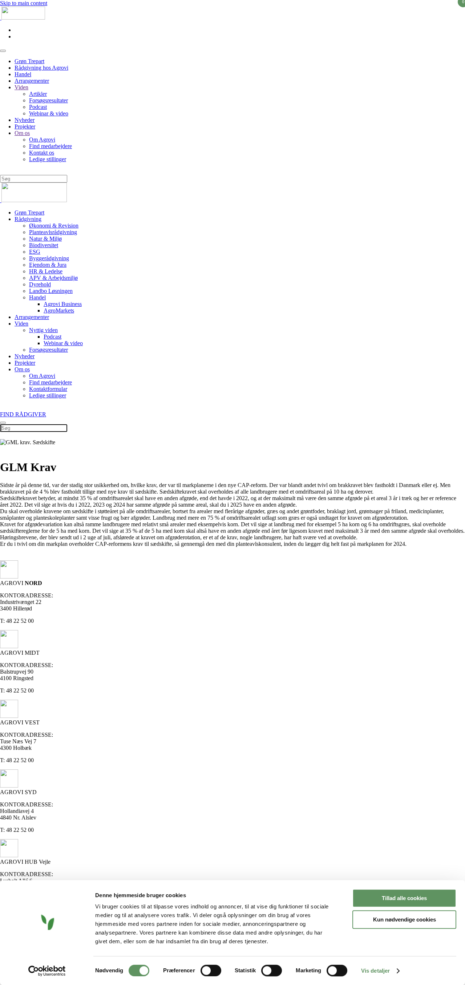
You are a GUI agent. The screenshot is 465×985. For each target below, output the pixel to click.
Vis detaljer (375, 971)
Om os (22, 133)
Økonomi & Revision (53, 225)
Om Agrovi (42, 139)
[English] (9, 170)
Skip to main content (23, 3)
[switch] (211, 970)
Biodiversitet (43, 245)
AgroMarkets (59, 310)
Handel (23, 74)
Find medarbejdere (50, 146)
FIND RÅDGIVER (23, 414)
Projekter (25, 126)
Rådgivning (28, 219)
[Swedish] (22, 170)
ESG (34, 252)
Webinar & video (48, 113)
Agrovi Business (63, 304)
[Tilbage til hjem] (22, 18)
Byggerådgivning (49, 258)
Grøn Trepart (29, 61)
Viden (21, 87)
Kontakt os (41, 153)
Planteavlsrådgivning (53, 232)
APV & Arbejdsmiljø (53, 278)
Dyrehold (40, 284)
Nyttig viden (43, 330)
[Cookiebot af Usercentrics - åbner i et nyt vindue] (47, 970)
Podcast (38, 107)
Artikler (38, 94)
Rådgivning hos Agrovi (41, 68)
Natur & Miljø (45, 239)
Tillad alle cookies (404, 898)
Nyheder (25, 120)
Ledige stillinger (47, 159)
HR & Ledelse (45, 271)
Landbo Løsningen (51, 291)
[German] (16, 170)
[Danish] (3, 170)
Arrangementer (32, 81)
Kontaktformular (48, 389)
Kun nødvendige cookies (404, 919)
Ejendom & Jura (47, 265)
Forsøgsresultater (48, 100)
